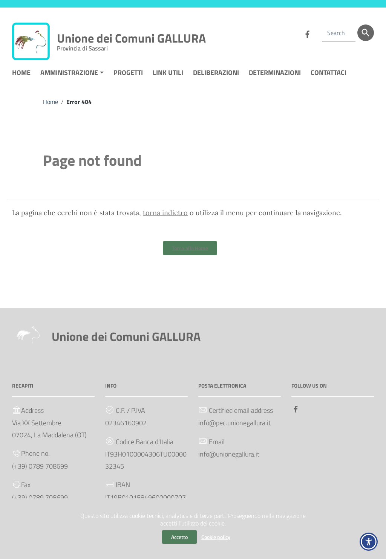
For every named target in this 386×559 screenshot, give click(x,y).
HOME (21, 72)
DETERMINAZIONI (277, 75)
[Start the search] (365, 32)
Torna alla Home (190, 248)
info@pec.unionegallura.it (234, 423)
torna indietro (165, 212)
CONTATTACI (328, 72)
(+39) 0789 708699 (40, 466)
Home (50, 101)
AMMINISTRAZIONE (69, 72)
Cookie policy (215, 537)
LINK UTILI (168, 72)
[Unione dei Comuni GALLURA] (31, 41)
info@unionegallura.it (228, 454)
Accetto (179, 537)
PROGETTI (128, 72)
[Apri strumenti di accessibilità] (369, 542)
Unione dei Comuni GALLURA (131, 39)
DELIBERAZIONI (218, 75)
